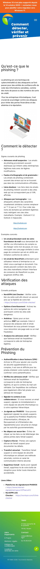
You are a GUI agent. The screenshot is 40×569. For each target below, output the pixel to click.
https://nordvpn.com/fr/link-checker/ (20, 302)
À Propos (7, 538)
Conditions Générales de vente (11, 550)
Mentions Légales (10, 541)
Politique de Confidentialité (9, 545)
